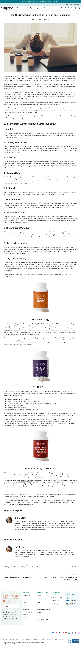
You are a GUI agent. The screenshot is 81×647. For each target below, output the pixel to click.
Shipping (39, 602)
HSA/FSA (39, 612)
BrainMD (51, 639)
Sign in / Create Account (74, 4)
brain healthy (58, 146)
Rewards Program (55, 604)
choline (6, 332)
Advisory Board (26, 599)
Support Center (40, 599)
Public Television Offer (42, 619)
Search (42, 639)
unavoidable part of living (24, 76)
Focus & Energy (63, 324)
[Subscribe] (18, 606)
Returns (39, 605)
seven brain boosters (25, 481)
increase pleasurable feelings (37, 247)
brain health (13, 566)
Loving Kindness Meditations (48, 181)
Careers (25, 617)
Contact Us (39, 595)
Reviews (25, 602)
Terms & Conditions (14, 639)
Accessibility (36, 639)
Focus (29, 566)
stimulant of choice (67, 340)
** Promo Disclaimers (26, 639)
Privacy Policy (4, 639)
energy (22, 566)
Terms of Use (11, 621)
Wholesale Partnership (56, 597)
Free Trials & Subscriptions (43, 609)
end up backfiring (47, 108)
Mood (36, 566)
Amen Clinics (26, 609)
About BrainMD (26, 595)
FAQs (38, 616)
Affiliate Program (55, 600)
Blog (24, 605)
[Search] (75, 8)
